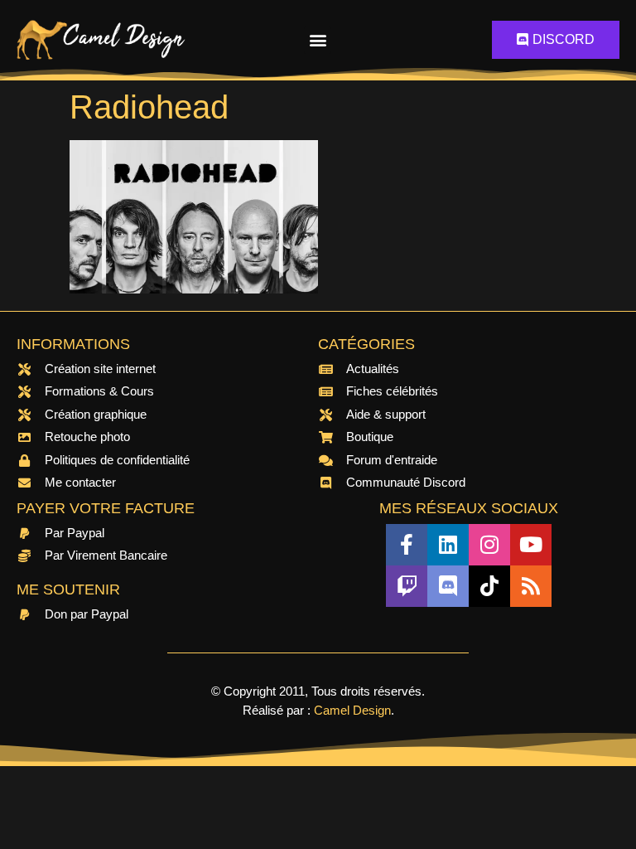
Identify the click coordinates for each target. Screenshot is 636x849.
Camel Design (352, 710)
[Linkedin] (448, 544)
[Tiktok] (489, 586)
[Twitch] (406, 586)
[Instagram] (489, 544)
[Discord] (448, 586)
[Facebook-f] (406, 544)
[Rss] (531, 586)
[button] (317, 40)
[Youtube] (531, 544)
